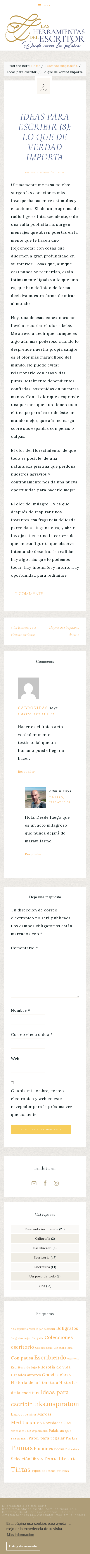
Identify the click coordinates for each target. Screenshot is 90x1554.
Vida (61, 172)
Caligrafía (42, 1239)
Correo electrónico (31, 1034)
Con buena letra (63, 1347)
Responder (26, 772)
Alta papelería (19, 1328)
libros (32, 1414)
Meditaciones (26, 1422)
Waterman (63, 1470)
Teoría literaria (60, 1458)
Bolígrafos (67, 1328)
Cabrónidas (33, 708)
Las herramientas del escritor (45, 31)
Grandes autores (26, 1375)
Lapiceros (20, 1414)
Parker (72, 1438)
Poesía (59, 1449)
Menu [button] (48, 5)
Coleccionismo (44, 1347)
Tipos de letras (44, 1471)
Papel (34, 1438)
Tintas (21, 1469)
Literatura (42, 1267)
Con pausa (22, 1358)
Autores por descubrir (42, 1328)
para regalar (52, 1438)
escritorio (73, 1358)
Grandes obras (56, 1374)
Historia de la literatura (34, 1382)
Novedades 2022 (21, 1430)
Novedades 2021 (57, 1423)
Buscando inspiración (39, 172)
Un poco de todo (42, 1276)
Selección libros (27, 1458)
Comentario (24, 947)
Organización (40, 1430)
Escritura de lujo (24, 1367)
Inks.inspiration (56, 1404)
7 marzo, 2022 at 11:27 (36, 714)
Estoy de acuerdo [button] (23, 1546)
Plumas (22, 1448)
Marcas (44, 1414)
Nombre (20, 1010)
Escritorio (42, 1257)
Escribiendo (42, 1248)
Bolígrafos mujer (21, 1338)
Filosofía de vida (54, 1367)
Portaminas (72, 1449)
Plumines (43, 1448)
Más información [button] (20, 1535)
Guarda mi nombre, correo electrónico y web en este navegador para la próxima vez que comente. (41, 1102)
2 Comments (29, 593)
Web (15, 1058)
